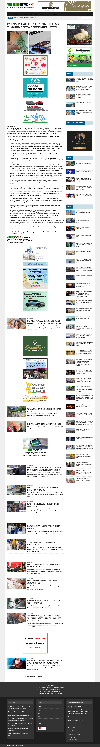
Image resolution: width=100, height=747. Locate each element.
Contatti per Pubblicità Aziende (75, 720)
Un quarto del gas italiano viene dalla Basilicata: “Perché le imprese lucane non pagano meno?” (84, 96)
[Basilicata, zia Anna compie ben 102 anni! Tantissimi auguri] (16, 431)
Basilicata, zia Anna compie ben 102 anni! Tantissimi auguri (44, 424)
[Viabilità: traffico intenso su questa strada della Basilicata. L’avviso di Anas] (70, 105)
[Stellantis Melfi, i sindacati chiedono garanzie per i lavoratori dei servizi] (16, 549)
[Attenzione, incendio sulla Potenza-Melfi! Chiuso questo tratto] (70, 278)
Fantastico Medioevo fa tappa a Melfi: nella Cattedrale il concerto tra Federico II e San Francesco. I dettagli (84, 372)
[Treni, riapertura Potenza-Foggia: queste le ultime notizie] (16, 416)
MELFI (21, 14)
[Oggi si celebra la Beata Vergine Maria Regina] (70, 254)
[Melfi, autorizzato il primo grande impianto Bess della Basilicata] (70, 432)
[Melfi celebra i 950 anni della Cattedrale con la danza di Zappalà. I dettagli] (70, 214)
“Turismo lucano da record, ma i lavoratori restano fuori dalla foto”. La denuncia (84, 464)
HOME (9, 14)
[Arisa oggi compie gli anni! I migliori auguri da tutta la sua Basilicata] (70, 440)
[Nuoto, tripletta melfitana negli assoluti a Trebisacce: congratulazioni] (16, 511)
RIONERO (31, 14)
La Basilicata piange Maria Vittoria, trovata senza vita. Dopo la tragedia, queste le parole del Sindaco (83, 285)
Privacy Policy (71, 727)
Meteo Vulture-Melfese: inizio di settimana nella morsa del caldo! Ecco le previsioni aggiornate (84, 112)
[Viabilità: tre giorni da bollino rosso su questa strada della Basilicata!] (70, 320)
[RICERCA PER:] (85, 17)
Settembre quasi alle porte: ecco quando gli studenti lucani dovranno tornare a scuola (84, 344)
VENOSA (36, 14)
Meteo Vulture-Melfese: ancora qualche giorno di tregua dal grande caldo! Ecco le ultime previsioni (84, 310)
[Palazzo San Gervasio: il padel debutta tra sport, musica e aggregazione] (16, 533)
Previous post (31, 676)
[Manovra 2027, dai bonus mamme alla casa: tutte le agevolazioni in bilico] (16, 587)
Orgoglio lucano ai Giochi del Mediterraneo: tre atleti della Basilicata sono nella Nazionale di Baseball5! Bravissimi (84, 88)
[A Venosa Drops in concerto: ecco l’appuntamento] (70, 230)
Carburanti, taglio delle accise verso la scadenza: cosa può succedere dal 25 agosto (84, 245)
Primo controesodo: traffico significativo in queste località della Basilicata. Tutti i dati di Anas (84, 80)
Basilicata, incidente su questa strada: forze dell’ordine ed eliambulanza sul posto (83, 261)
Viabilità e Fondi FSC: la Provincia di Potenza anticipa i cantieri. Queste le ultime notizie (83, 456)
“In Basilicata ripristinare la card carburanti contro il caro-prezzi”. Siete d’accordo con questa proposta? (84, 472)
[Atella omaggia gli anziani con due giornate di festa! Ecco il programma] (70, 482)
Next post (40, 676)
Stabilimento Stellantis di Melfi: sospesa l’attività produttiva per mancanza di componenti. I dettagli (84, 336)
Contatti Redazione (72, 731)
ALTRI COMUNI (42, 14)
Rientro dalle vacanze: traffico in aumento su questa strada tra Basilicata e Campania (84, 220)
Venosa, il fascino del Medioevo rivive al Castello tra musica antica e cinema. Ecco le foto (84, 302)
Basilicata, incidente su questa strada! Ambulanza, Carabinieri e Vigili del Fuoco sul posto (84, 179)
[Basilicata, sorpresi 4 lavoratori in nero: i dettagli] (70, 238)
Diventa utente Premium (74, 734)
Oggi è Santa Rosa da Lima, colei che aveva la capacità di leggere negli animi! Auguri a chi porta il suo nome (84, 188)
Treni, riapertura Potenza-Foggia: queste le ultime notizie (44, 409)
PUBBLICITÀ (55, 14)
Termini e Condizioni (73, 723)
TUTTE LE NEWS (15, 14)
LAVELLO (25, 14)
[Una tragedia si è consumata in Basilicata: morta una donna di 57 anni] (70, 408)
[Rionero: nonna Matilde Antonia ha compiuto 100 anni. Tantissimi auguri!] (70, 165)
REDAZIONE (49, 14)
